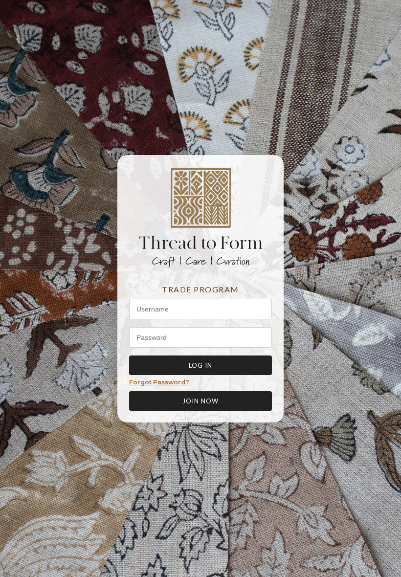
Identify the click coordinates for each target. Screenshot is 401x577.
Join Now (200, 401)
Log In (200, 365)
